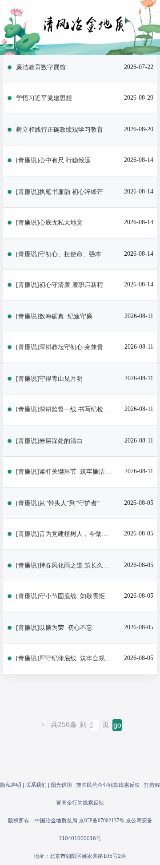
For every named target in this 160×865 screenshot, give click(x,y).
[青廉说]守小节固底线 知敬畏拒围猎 (64, 596)
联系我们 (36, 785)
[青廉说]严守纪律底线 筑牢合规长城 (64, 658)
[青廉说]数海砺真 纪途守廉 (54, 316)
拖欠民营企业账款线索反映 (108, 785)
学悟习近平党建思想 (44, 98)
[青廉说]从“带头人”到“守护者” (58, 503)
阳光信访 (61, 785)
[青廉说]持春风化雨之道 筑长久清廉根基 (64, 565)
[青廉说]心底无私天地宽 (49, 222)
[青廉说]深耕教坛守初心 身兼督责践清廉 (64, 347)
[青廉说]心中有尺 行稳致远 (53, 160)
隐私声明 (10, 785)
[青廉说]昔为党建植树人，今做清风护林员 (64, 534)
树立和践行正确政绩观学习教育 (59, 129)
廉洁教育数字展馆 (41, 67)
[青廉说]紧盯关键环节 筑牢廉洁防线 (64, 471)
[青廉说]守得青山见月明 (49, 378)
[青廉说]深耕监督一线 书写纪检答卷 (64, 409)
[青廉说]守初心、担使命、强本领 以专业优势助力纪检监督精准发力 (64, 254)
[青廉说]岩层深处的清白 (49, 441)
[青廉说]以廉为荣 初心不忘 (54, 627)
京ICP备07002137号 (101, 820)
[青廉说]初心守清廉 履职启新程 (59, 285)
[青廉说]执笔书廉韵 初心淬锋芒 (59, 192)
